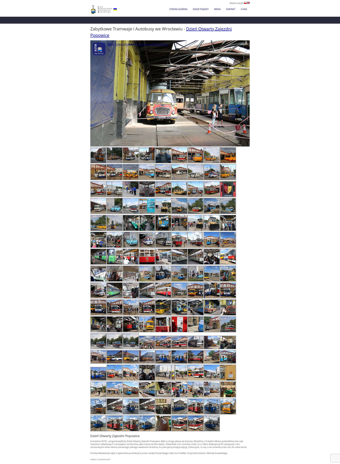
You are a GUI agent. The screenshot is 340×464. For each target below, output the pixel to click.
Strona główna (178, 9)
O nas (244, 9)
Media (217, 9)
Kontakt (230, 9)
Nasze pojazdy (201, 9)
